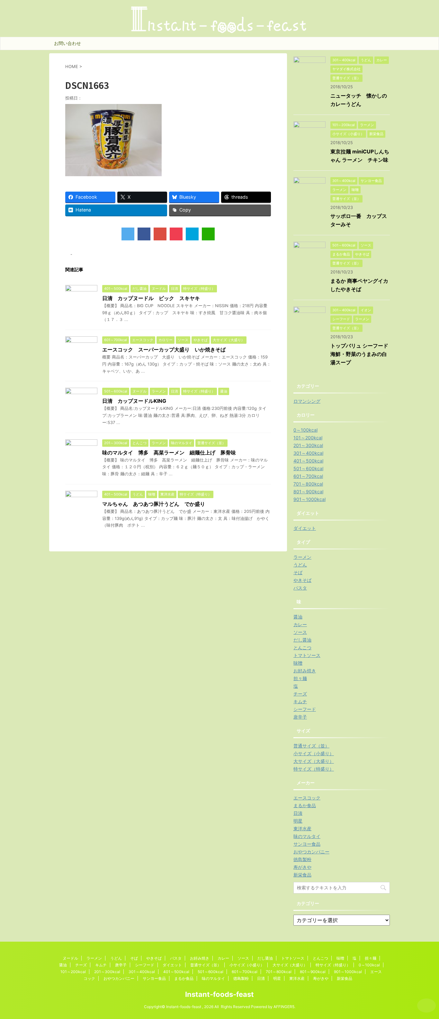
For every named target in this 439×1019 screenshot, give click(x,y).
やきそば (302, 580)
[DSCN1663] (192, 234)
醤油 (297, 616)
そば (297, 572)
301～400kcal (308, 453)
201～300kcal (308, 445)
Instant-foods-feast (219, 994)
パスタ (300, 588)
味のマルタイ (306, 836)
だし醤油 (302, 640)
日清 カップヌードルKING (134, 401)
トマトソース (306, 655)
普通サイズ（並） (311, 745)
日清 (297, 813)
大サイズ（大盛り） (313, 761)
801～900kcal (308, 491)
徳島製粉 (302, 859)
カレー (300, 624)
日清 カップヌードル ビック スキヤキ (151, 298)
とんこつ (302, 647)
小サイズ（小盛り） (313, 753)
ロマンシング (306, 401)
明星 (297, 821)
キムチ (300, 701)
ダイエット (304, 528)
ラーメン (302, 557)
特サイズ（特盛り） (313, 769)
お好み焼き (304, 670)
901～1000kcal (309, 499)
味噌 (297, 663)
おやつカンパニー (311, 851)
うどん (300, 564)
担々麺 (300, 678)
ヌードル (70, 958)
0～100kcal (305, 430)
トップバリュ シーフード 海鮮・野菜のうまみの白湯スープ (361, 354)
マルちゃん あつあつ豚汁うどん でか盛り (153, 504)
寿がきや (302, 867)
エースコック (306, 797)
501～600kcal (308, 468)
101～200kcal (307, 437)
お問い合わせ (67, 43)
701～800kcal (308, 484)
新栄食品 (302, 874)
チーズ (300, 693)
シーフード (304, 709)
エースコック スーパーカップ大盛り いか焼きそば (164, 349)
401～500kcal (308, 460)
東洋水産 (302, 828)
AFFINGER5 (283, 1006)
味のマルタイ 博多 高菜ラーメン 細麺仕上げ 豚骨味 (169, 452)
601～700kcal (308, 476)
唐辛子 (300, 717)
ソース (300, 632)
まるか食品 (304, 805)
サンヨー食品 (306, 844)
